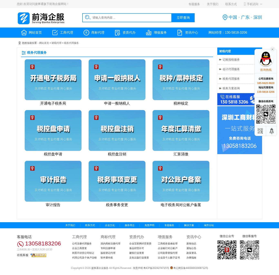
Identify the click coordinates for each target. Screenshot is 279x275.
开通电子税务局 (53, 103)
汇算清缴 (181, 154)
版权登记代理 (108, 253)
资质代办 (129, 32)
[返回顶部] (272, 131)
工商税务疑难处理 (167, 243)
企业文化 (110, 225)
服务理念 (130, 225)
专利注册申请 (108, 248)
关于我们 (70, 225)
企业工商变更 (79, 248)
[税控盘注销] (117, 150)
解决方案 (189, 225)
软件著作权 (107, 257)
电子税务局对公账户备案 (181, 205)
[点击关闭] (272, 48)
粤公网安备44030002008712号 (190, 268)
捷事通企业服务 (99, 268)
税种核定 (181, 103)
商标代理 (97, 32)
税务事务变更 (117, 205)
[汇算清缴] (181, 150)
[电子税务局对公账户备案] (181, 201)
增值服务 (160, 32)
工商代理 (66, 32)
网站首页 (35, 32)
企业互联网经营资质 (140, 243)
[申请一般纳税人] (117, 99)
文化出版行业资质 (139, 257)
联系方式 (90, 225)
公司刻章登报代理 (167, 253)
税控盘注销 (117, 154)
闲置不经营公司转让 (83, 253)
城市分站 (209, 225)
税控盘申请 (53, 154)
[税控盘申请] (53, 150)
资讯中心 (191, 32)
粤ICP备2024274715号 (156, 268)
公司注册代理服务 (82, 243)
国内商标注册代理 (110, 243)
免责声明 (149, 225)
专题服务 (169, 225)
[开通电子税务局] (53, 99)
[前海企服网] (41, 23)
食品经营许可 (136, 248)
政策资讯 (191, 253)
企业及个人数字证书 (169, 257)
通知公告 (191, 248)
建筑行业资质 (136, 253)
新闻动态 (191, 243)
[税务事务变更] (117, 201)
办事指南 (191, 257)
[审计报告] (53, 201)
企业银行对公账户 (167, 248)
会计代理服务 (231, 69)
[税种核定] (181, 99)
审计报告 (53, 205)
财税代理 (56, 43)
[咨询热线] (239, 104)
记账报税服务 (231, 59)
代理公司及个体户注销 (84, 257)
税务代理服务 (71, 43)
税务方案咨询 (231, 88)
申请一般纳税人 (117, 103)
